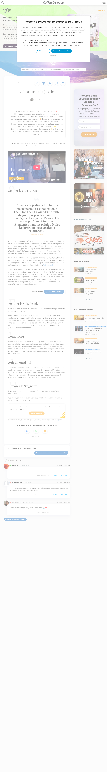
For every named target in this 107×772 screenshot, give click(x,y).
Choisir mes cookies (42, 51)
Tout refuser (53, 55)
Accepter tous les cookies (61, 51)
